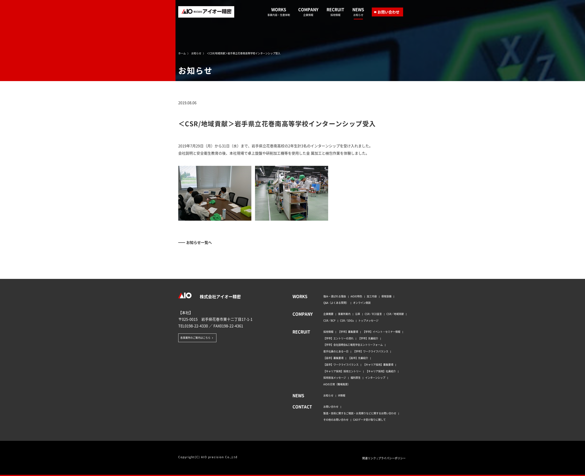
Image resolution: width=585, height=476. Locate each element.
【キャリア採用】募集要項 (378, 364)
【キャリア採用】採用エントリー (342, 371)
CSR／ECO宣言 (373, 314)
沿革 (357, 314)
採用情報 (328, 331)
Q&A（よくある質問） (335, 302)
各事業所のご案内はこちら (195, 337)
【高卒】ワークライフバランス (341, 364)
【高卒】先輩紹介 (358, 358)
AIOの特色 (356, 296)
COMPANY (308, 11)
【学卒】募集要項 (348, 331)
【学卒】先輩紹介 (368, 338)
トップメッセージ (368, 320)
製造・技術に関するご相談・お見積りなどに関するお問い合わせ (359, 413)
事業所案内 (344, 314)
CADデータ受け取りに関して (369, 419)
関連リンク (369, 458)
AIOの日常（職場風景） (336, 384)
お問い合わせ (388, 12)
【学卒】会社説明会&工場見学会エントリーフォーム (353, 344)
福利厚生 (356, 377)
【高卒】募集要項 (333, 358)
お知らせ (328, 395)
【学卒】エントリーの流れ (338, 338)
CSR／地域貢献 (395, 314)
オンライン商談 (362, 302)
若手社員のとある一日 (335, 351)
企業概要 (328, 314)
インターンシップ (375, 377)
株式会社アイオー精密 (220, 296)
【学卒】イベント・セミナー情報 (381, 331)
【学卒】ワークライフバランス (370, 351)
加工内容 (372, 296)
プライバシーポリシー (392, 458)
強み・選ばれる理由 (334, 296)
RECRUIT (335, 11)
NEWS (358, 11)
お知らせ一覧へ (199, 242)
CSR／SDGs (347, 320)
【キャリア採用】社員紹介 (381, 371)
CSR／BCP (329, 320)
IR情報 (341, 395)
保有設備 (386, 296)
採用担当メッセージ (334, 377)
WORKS (278, 11)
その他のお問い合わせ (335, 419)
